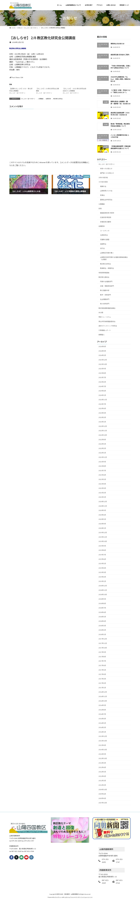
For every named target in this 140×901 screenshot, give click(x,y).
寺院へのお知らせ (106, 168)
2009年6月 (102, 794)
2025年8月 (102, 373)
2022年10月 (103, 435)
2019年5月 (102, 563)
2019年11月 (103, 537)
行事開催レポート (105, 330)
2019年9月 (102, 546)
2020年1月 (102, 528)
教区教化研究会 (58, 99)
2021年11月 (103, 457)
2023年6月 (102, 408)
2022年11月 (103, 431)
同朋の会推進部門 (106, 281)
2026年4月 (102, 351)
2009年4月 (102, 798)
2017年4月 (102, 674)
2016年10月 (103, 701)
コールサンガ (104, 230)
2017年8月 (102, 656)
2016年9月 (102, 705)
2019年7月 (102, 555)
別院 (100, 208)
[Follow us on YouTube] (26, 857)
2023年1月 (102, 422)
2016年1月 (102, 732)
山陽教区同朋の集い (107, 253)
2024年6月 (102, 391)
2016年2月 (102, 727)
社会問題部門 (104, 299)
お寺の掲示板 (103, 177)
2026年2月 (102, 355)
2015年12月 (103, 736)
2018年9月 (102, 599)
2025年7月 (102, 377)
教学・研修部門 (105, 295)
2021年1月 (102, 497)
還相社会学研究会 (106, 199)
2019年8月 (102, 550)
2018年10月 (103, 594)
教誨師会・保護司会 (107, 268)
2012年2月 (102, 785)
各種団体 (48, 99)
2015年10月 (103, 741)
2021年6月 (102, 475)
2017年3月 (102, 679)
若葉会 (102, 195)
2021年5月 (102, 479)
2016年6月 (102, 719)
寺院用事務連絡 (104, 273)
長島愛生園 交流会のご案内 (120, 55)
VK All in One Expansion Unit (84, 897)
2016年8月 (102, 710)
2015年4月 (102, 745)
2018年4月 (102, 621)
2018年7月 (102, 608)
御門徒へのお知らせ (107, 173)
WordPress (58, 897)
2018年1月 (102, 634)
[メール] (21, 857)
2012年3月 (102, 780)
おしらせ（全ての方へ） (28, 99)
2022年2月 (102, 448)
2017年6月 (102, 665)
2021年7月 (102, 470)
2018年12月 (103, 586)
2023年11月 (103, 400)
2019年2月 (102, 577)
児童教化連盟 (104, 239)
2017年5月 (102, 670)
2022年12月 (103, 426)
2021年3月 (102, 488)
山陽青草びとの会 (106, 191)
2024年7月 (102, 386)
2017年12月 (103, 639)
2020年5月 (102, 519)
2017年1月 (102, 687)
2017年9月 (102, 652)
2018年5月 (102, 617)
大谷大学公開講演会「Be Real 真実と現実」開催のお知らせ (121, 79)
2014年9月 (102, 754)
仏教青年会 (104, 235)
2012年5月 (102, 772)
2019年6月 (102, 559)
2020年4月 (102, 524)
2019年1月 (102, 581)
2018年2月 (102, 630)
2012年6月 (102, 767)
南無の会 (103, 186)
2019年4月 (102, 568)
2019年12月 (103, 532)
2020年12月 (103, 501)
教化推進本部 (104, 290)
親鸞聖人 (102, 335)
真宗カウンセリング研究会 (108, 326)
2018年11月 (103, 590)
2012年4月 (102, 776)
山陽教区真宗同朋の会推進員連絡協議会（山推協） (114, 258)
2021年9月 (102, 462)
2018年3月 (102, 625)
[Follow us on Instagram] (31, 857)
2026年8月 (102, 346)
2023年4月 (102, 413)
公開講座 (40, 99)
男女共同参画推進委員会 (107, 321)
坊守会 (102, 248)
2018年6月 (102, 612)
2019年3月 (102, 572)
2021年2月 (102, 492)
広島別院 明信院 (105, 217)
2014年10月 (103, 750)
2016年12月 (103, 692)
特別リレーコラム (105, 317)
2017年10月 (103, 648)
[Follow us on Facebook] (11, 857)
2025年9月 (102, 369)
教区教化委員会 (104, 277)
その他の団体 (103, 182)
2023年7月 (102, 404)
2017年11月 (103, 643)
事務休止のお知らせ (117, 44)
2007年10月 (103, 803)
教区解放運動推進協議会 (107, 308)
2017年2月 (102, 683)
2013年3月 (102, 763)
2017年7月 (102, 661)
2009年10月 (103, 789)
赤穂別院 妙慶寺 (105, 222)
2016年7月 (102, 714)
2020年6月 (102, 515)
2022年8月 (102, 439)
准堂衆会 (103, 244)
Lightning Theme (69, 897)
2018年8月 (102, 603)
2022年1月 (102, 453)
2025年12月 (103, 360)
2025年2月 (102, 382)
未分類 (101, 312)
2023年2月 (102, 417)
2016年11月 (103, 696)
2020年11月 (103, 506)
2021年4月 (102, 484)
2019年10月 (103, 541)
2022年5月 (102, 444)
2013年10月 (103, 758)
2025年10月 (103, 364)
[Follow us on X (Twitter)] (16, 857)
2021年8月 (102, 466)
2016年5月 (102, 723)
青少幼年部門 (104, 304)
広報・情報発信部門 (107, 286)
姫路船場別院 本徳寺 (107, 213)
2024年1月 (102, 395)
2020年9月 (102, 510)
